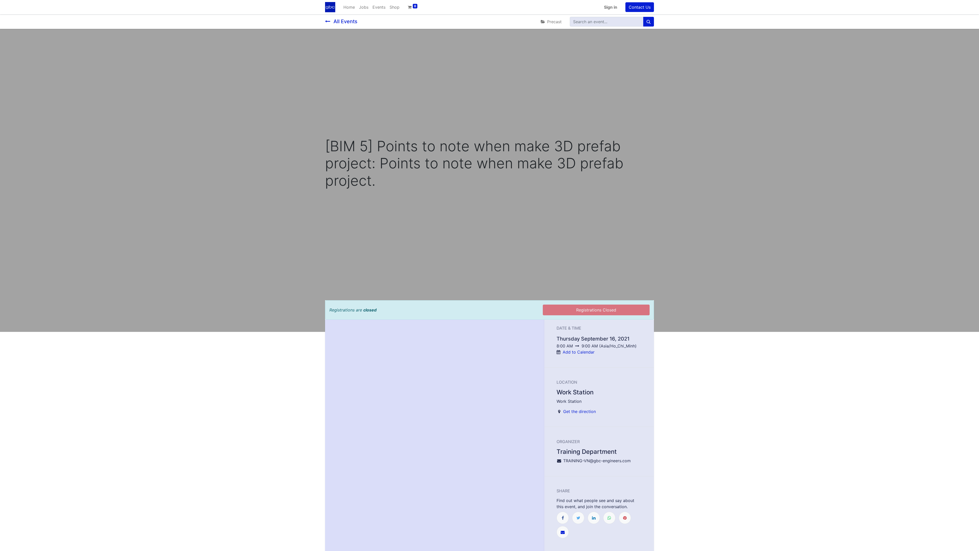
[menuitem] (349, 7)
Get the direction (579, 411)
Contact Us (640, 7)
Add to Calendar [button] (579, 352)
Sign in (610, 7)
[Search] (648, 22)
